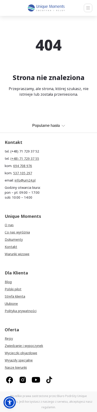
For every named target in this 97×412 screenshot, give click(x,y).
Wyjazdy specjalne (19, 360)
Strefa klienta (15, 296)
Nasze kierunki (16, 367)
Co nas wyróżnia (17, 232)
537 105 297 (22, 173)
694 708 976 (22, 166)
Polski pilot (13, 289)
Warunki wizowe (17, 254)
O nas (9, 225)
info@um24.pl (25, 180)
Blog (8, 282)
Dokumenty (14, 239)
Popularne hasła (46, 126)
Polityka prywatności (20, 311)
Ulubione (11, 303)
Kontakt (11, 246)
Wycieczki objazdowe (21, 353)
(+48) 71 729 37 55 (24, 158)
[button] (10, 402)
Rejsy (9, 338)
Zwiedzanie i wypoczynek (24, 345)
